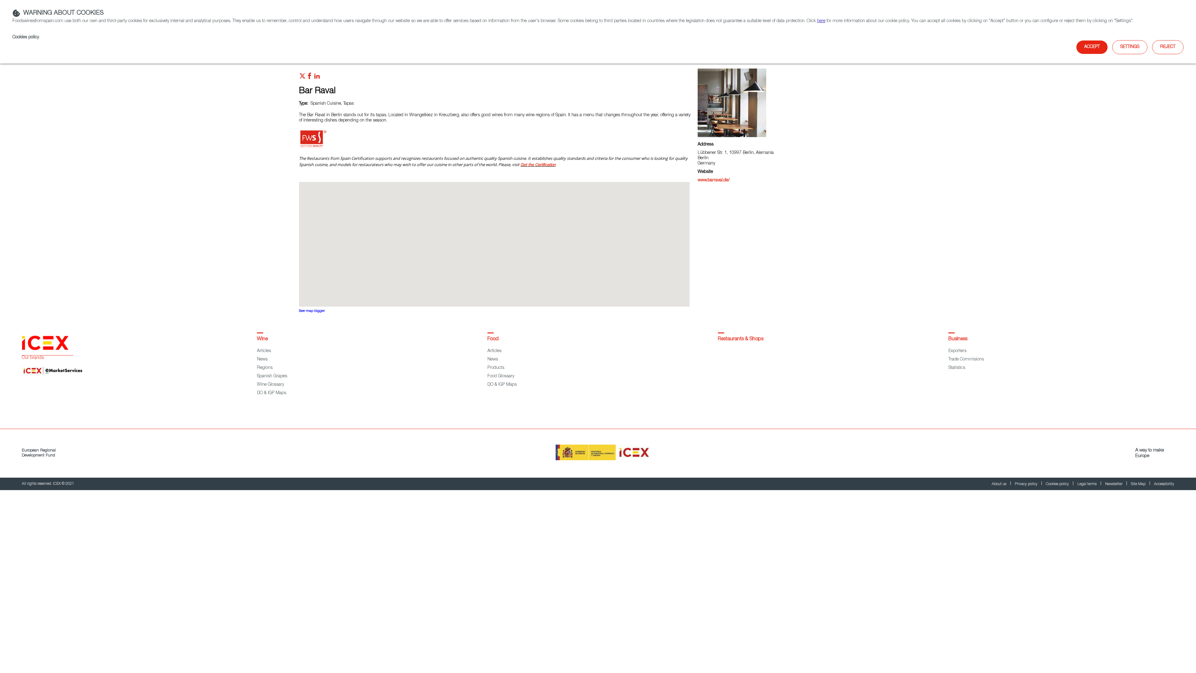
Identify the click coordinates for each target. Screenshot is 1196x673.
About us (999, 484)
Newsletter (1114, 484)
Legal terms (1087, 484)
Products (495, 368)
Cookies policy (25, 37)
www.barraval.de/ (714, 180)
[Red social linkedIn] (317, 77)
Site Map (1138, 484)
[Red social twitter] (302, 77)
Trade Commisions (966, 359)
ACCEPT (1092, 47)
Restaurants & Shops (740, 339)
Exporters (957, 351)
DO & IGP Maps (271, 393)
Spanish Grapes (272, 376)
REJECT (1167, 47)
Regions (265, 368)
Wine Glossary (270, 385)
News (262, 359)
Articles (264, 351)
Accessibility (1164, 484)
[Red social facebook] (309, 77)
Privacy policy (1026, 484)
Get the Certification (538, 165)
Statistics (956, 368)
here (821, 21)
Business (957, 339)
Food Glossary (500, 376)
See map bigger (312, 311)
